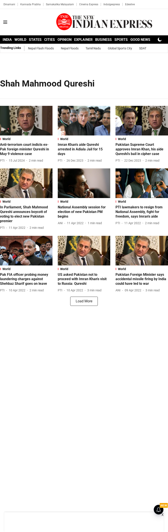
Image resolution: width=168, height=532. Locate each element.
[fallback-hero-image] (26, 120)
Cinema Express (88, 4)
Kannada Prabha (30, 4)
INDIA (7, 40)
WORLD (20, 40)
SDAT (142, 48)
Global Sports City (120, 48)
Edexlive (130, 4)
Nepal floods (70, 48)
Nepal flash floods (41, 48)
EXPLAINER (83, 40)
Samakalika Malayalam (60, 4)
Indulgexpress (111, 4)
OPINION (65, 40)
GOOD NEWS (140, 40)
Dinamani (9, 4)
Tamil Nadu (93, 48)
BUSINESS (103, 40)
